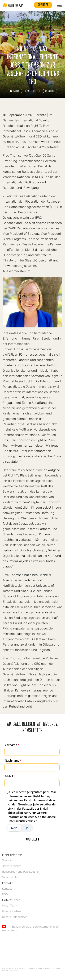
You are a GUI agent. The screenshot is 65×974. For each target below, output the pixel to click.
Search (29, 5)
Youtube (33, 940)
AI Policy (56, 968)
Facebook (4, 940)
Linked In (26, 940)
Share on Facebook (15, 91)
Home (13, 5)
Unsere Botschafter (14, 917)
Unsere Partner (11, 911)
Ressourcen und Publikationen (21, 871)
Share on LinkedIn (50, 91)
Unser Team (9, 905)
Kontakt (7, 888)
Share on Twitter (32, 91)
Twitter (11, 940)
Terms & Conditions (10, 971)
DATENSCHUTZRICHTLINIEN (39, 968)
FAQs (5, 894)
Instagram (18, 940)
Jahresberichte (11, 866)
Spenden (7, 860)
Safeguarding (10, 877)
